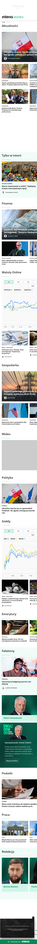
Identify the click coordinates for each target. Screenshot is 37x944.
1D (9, 282)
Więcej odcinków (12, 761)
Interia (3, 22)
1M (28, 282)
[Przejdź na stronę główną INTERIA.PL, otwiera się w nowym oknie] (7, 17)
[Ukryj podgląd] (33, 918)
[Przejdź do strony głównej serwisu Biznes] (18, 17)
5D (18, 282)
